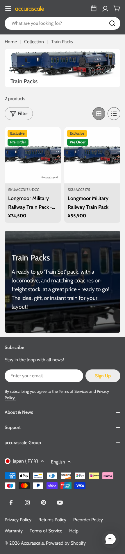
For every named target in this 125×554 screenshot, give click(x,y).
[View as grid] (98, 113)
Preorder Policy (88, 519)
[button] (110, 539)
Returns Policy (52, 519)
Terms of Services (73, 391)
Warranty (14, 531)
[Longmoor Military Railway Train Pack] (92, 155)
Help (73, 531)
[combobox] (62, 23)
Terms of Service (46, 531)
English (58, 462)
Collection (34, 41)
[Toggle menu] (8, 8)
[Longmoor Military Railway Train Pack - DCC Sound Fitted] (33, 155)
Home (11, 41)
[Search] (112, 23)
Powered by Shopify (66, 543)
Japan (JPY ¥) (25, 461)
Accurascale (32, 543)
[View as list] (114, 113)
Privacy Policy (18, 519)
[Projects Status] (93, 8)
